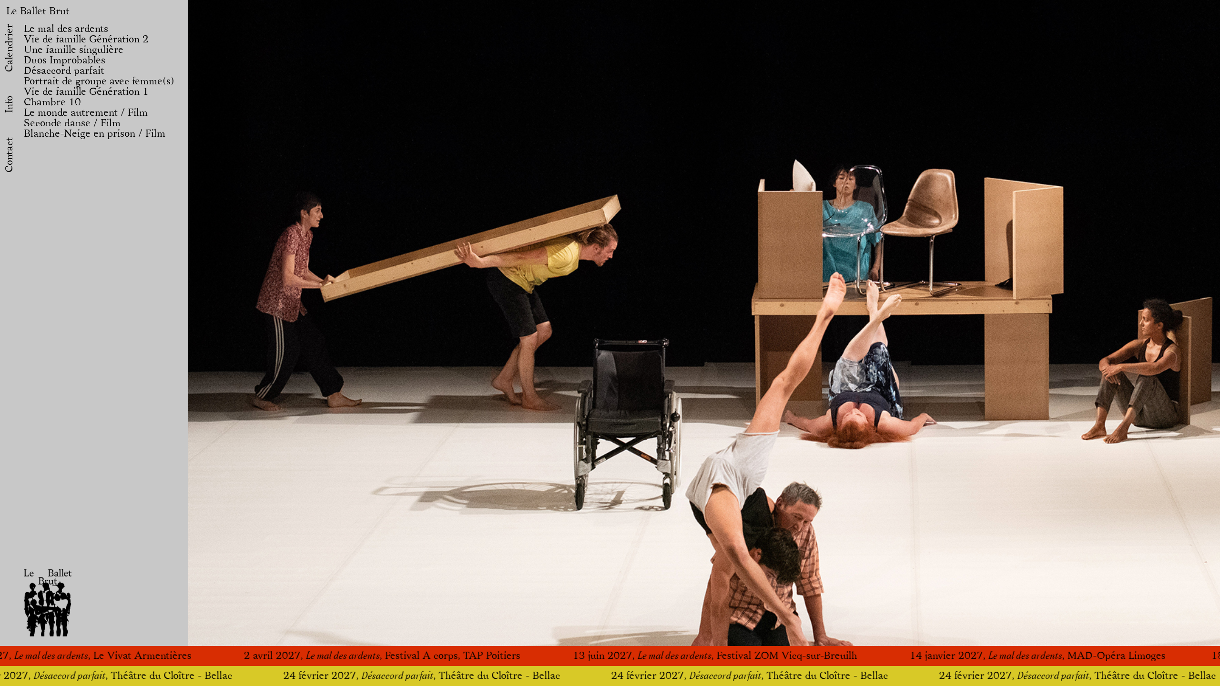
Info (9, 104)
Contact (9, 154)
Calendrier (9, 48)
